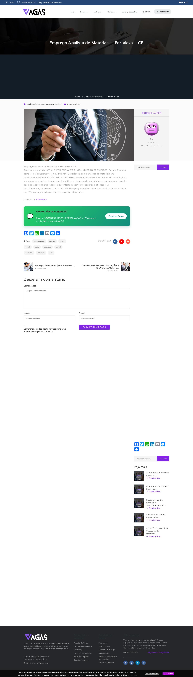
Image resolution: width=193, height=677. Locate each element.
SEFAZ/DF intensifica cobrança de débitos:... (157, 531)
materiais (41, 253)
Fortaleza (50, 104)
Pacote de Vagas (81, 643)
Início (73, 12)
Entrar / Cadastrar (129, 12)
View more (132, 675)
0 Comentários (73, 104)
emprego (47, 247)
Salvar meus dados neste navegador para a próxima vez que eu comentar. (45, 330)
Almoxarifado (39, 241)
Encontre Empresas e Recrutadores (107, 657)
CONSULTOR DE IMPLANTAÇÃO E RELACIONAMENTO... (100, 266)
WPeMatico (41, 199)
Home (77, 96)
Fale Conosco (104, 646)
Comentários (30, 286)
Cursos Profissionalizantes (36, 656)
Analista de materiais (93, 96)
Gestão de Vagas (81, 660)
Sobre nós (102, 643)
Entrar (148, 11)
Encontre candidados (83, 653)
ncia (51, 253)
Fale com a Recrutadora (35, 659)
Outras (58, 104)
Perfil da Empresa (81, 656)
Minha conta (103, 653)
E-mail (82, 313)
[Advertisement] (96, 75)
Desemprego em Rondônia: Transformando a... (155, 503)
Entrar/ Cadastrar (106, 663)
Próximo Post (112, 271)
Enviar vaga (79, 650)
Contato (111, 12)
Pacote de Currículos (83, 646)
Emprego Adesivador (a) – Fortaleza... (54, 265)
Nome (27, 313)
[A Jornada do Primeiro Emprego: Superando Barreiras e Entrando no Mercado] (139, 489)
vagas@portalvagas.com (158, 652)
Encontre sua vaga (106, 650)
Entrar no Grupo (116, 216)
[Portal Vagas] (34, 12)
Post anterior (41, 268)
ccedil (27, 247)
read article (154, 478)
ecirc (37, 247)
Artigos (97, 12)
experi (58, 247)
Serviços (84, 12)
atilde (62, 241)
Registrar (164, 11)
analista (52, 241)
